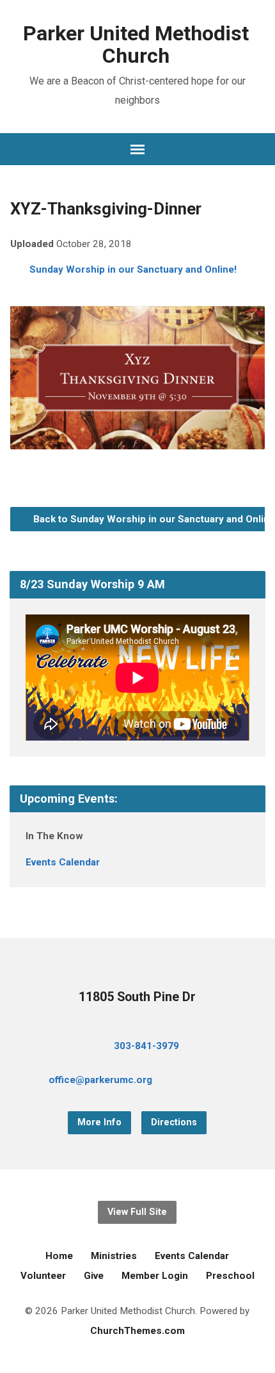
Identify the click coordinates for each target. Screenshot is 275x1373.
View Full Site (137, 1212)
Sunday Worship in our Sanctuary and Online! (133, 269)
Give (94, 1275)
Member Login (155, 1275)
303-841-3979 (146, 1046)
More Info (99, 1122)
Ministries (114, 1256)
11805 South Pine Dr (137, 997)
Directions (174, 1122)
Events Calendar (63, 862)
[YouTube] (219, 1082)
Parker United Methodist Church (136, 44)
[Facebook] (198, 1082)
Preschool (230, 1275)
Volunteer (43, 1275)
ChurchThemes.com (137, 1331)
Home (59, 1256)
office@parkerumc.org (100, 1080)
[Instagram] (239, 1082)
